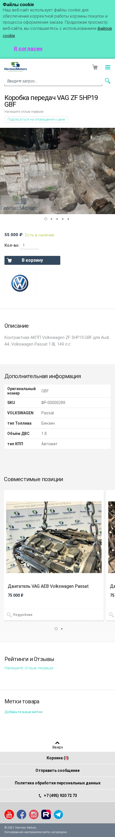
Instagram (34, 814)
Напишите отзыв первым (24, 112)
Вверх (57, 747)
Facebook (21, 814)
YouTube (9, 814)
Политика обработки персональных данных (57, 783)
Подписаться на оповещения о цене (36, 119)
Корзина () (58, 758)
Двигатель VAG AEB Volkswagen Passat (48, 586)
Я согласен (28, 48)
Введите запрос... (22, 81)
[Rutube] (46, 814)
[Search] (107, 81)
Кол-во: (12, 245)
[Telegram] (58, 814)
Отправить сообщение (57, 770)
